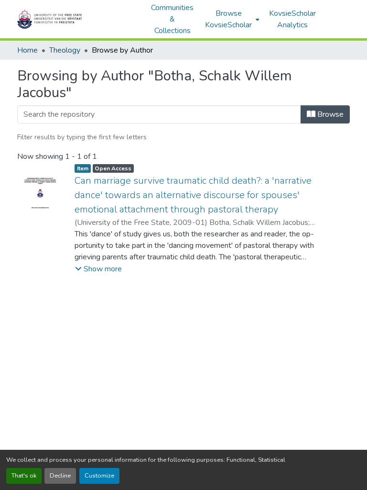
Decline (60, 475)
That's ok (23, 475)
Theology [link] (64, 50)
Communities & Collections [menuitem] (172, 19)
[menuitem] (231, 19)
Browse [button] (329, 114)
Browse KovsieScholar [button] (228, 19)
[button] (79, 19)
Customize (99, 475)
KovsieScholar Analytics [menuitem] (292, 19)
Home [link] (27, 50)
